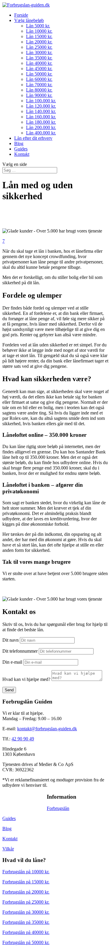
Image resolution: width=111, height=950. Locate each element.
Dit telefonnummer (20, 651)
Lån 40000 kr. (39, 63)
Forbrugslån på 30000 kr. (25, 912)
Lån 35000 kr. (39, 57)
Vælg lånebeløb (29, 20)
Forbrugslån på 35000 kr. (25, 922)
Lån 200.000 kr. (41, 127)
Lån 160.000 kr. (41, 116)
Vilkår (8, 848)
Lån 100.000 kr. (41, 100)
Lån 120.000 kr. (41, 106)
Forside (21, 15)
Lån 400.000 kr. (41, 132)
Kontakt (21, 154)
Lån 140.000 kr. (41, 111)
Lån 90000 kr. (39, 95)
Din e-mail (12, 662)
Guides (21, 148)
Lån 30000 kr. (39, 52)
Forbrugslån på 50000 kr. (25, 942)
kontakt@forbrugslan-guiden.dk (47, 728)
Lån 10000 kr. (39, 31)
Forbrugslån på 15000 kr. (25, 881)
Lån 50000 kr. (39, 73)
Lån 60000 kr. (39, 79)
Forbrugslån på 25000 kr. (25, 902)
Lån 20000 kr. (39, 41)
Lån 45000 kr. (39, 68)
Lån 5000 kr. (38, 25)
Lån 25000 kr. (39, 47)
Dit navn (10, 640)
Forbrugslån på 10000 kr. (25, 871)
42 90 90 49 (23, 738)
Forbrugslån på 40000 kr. (25, 932)
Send (9, 690)
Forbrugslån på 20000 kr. (25, 891)
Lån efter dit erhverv (33, 138)
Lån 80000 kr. (39, 89)
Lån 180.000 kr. (41, 122)
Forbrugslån (58, 808)
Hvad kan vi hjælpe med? (26, 679)
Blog (18, 143)
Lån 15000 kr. (39, 36)
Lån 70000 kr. (39, 84)
